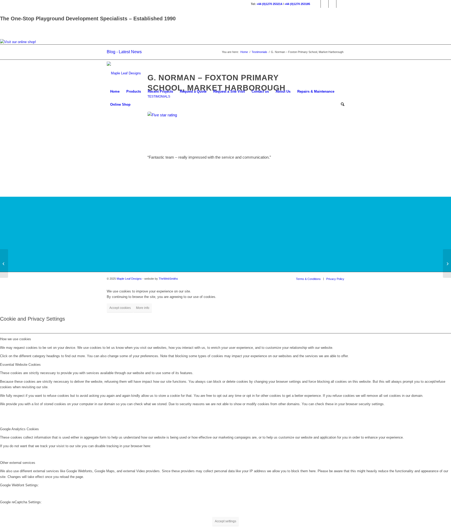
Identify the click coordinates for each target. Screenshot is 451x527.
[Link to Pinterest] (340, 4)
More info (142, 308)
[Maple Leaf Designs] (124, 73)
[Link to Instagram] (324, 4)
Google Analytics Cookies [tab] (19, 429)
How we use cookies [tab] (15, 339)
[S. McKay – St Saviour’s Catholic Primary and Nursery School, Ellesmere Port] (4, 263)
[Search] (340, 104)
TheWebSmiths (168, 278)
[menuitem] (115, 91)
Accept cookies (120, 308)
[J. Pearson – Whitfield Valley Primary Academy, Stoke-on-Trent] (447, 263)
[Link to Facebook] (317, 4)
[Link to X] (332, 4)
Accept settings (225, 521)
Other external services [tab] (17, 463)
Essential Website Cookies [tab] (20, 365)
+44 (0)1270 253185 (297, 3)
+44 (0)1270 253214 (269, 3)
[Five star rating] (225, 130)
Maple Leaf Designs (129, 278)
